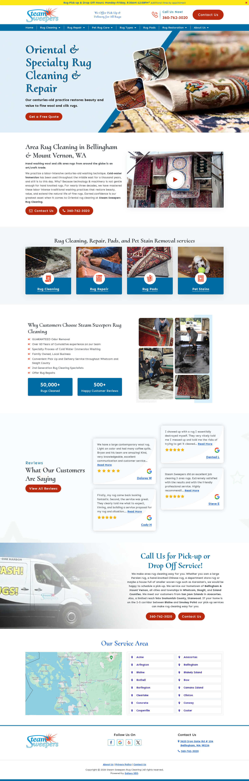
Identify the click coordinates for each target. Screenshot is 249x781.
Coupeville (143, 710)
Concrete (142, 702)
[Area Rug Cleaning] (175, 179)
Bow (186, 680)
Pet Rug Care (100, 27)
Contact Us (208, 14)
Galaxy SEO (131, 773)
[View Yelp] (129, 742)
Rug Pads (149, 27)
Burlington (143, 687)
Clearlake (142, 695)
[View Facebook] (111, 742)
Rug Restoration (173, 27)
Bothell (141, 680)
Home (29, 27)
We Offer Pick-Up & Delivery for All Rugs (107, 14)
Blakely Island (193, 672)
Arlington (142, 664)
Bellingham (191, 664)
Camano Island (193, 687)
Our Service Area (124, 643)
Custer (188, 710)
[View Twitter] (138, 742)
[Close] (246, 2)
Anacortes (190, 657)
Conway (189, 702)
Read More (104, 464)
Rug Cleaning (48, 27)
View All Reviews (43, 488)
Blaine (140, 672)
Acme (140, 657)
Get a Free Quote (44, 117)
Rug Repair (74, 27)
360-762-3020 (175, 17)
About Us (199, 27)
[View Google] (120, 742)
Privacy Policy (123, 764)
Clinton (188, 695)
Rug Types (126, 27)
